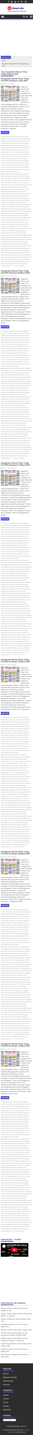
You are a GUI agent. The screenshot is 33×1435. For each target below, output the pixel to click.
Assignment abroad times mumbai (17, 191)
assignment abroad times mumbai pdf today (12, 193)
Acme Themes (20, 1432)
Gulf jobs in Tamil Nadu (11, 161)
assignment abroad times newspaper (10, 969)
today (10, 261)
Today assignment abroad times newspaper (12, 263)
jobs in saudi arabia (6, 257)
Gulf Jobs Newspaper (23, 161)
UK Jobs (5, 1402)
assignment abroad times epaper (9, 372)
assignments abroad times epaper (19, 242)
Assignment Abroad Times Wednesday (11, 235)
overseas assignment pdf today (9, 259)
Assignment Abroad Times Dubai (9, 141)
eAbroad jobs (22, 246)
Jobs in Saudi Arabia (21, 169)
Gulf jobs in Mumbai (6, 158)
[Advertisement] (16, 37)
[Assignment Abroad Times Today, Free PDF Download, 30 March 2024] (10, 279)
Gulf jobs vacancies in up (22, 163)
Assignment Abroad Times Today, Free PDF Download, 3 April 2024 (15, 80)
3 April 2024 (5, 174)
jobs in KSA (9, 167)
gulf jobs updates (17, 255)
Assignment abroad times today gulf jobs (11, 410)
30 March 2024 (6, 368)
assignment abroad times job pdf (9, 189)
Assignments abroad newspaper (11, 239)
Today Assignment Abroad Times (21, 261)
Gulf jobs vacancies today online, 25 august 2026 (16, 1330)
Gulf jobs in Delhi (22, 152)
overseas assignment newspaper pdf (21, 257)
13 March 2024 (6, 560)
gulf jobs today (9, 255)
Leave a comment (19, 266)
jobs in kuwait (16, 167)
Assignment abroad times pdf (8, 204)
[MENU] (31, 16)
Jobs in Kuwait (24, 167)
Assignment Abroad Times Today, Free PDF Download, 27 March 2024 (15, 464)
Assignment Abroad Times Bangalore (12, 136)
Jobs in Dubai (17, 165)
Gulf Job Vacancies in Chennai (8, 150)
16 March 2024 (14, 560)
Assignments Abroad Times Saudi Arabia (18, 147)
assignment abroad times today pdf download (13, 228)
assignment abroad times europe (13, 182)
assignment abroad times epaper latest (19, 569)
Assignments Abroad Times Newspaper (11, 244)
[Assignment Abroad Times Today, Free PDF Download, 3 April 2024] (10, 87)
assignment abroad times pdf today (10, 209)
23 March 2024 (23, 560)
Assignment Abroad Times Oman (9, 145)
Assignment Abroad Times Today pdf (18, 226)
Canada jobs (7, 1409)
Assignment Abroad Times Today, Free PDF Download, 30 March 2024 (15, 272)
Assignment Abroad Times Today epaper (11, 213)
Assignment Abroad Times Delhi (21, 139)
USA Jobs (6, 1398)
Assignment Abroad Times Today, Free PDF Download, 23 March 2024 (15, 660)
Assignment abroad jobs (15, 174)
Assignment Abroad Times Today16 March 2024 (13, 233)
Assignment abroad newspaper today (14, 949)
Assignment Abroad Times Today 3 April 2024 (20, 211)
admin (13, 84)
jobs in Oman (4, 169)
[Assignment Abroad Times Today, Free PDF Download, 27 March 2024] (10, 471)
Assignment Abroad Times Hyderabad (17, 187)
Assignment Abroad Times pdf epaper (19, 207)
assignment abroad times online (17, 202)
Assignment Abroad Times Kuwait (19, 143)
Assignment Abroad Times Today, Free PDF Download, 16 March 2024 (15, 1045)
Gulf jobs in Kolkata (23, 156)
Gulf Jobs (19, 150)
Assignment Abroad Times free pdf (10, 377)
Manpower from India (10, 1377)
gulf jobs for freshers (15, 250)
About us (6, 1373)
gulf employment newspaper (14, 248)
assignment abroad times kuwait (9, 964)
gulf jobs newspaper (19, 252)
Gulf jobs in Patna (16, 158)
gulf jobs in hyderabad (16, 154)
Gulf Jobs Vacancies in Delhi (8, 163)
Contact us (6, 1384)
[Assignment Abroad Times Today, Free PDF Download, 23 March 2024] (10, 668)
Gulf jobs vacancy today (7, 165)
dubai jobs (15, 246)
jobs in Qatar (12, 169)
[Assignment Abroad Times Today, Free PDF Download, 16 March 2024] (10, 1052)
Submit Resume (8, 1381)
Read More (5, 132)
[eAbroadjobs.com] (2, 16)
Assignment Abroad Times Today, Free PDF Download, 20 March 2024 (15, 853)
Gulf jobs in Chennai (12, 152)
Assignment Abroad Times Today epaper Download (14, 407)
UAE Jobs (6, 1406)
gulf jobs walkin (27, 255)
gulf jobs (7, 250)
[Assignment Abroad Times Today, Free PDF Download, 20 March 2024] (10, 860)
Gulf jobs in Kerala (12, 156)
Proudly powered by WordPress (13, 1430)
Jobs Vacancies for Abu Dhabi (11, 172)
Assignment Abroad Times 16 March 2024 (15, 759)
